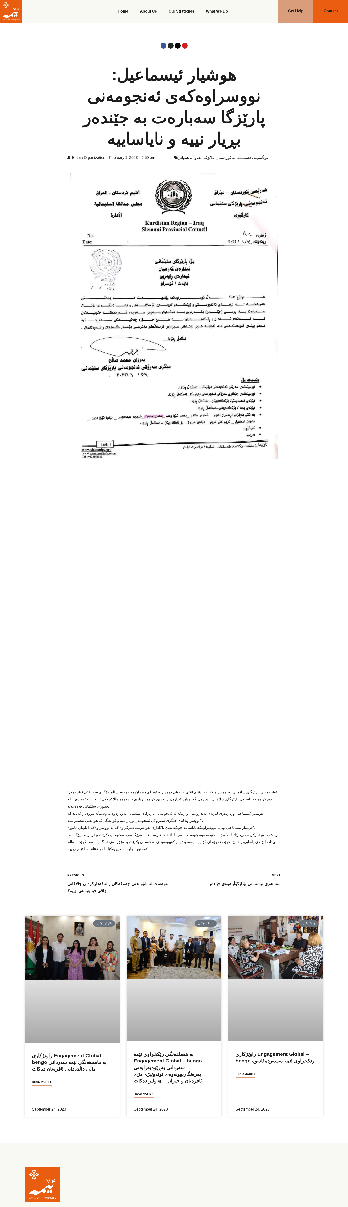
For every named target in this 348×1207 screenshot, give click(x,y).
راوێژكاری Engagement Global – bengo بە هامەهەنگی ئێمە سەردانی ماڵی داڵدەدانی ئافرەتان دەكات (69, 1062)
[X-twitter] (178, 46)
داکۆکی (208, 158)
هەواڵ (196, 158)
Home (123, 11)
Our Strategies (181, 11)
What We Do (217, 11)
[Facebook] (163, 46)
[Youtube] (185, 46)
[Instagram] (171, 46)
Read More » (42, 1082)
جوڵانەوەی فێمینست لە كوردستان (242, 158)
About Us (148, 11)
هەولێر (183, 158)
